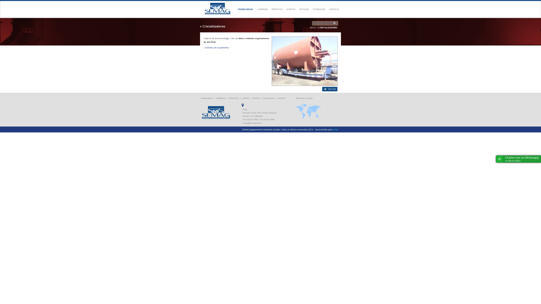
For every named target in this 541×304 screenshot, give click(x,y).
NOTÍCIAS (304, 9)
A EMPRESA (262, 9)
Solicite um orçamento (217, 47)
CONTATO (334, 9)
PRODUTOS (277, 9)
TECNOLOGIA (318, 9)
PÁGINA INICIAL (245, 9)
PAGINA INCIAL (207, 98)
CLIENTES (290, 9)
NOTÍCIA (256, 98)
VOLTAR (332, 89)
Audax (335, 129)
